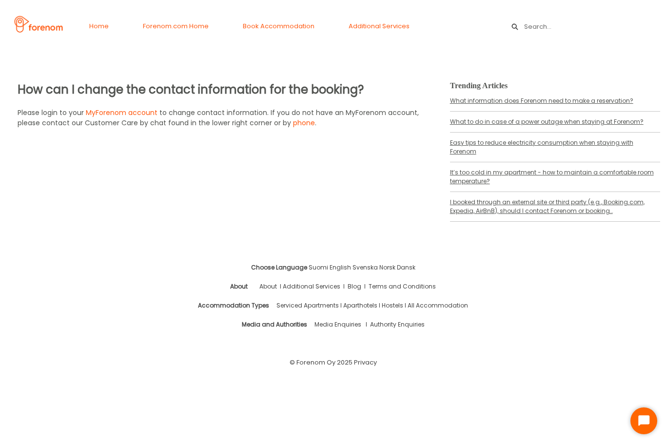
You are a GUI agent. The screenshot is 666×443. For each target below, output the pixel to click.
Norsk (387, 267)
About (268, 286)
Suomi (318, 267)
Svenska (365, 267)
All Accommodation (438, 305)
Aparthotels (360, 305)
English (340, 267)
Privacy (365, 362)
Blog (354, 286)
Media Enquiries (337, 324)
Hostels (392, 305)
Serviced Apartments (308, 305)
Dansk (406, 267)
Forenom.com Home (176, 26)
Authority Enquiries (397, 324)
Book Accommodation (278, 26)
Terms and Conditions (402, 286)
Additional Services (379, 26)
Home (99, 26)
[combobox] (590, 26)
